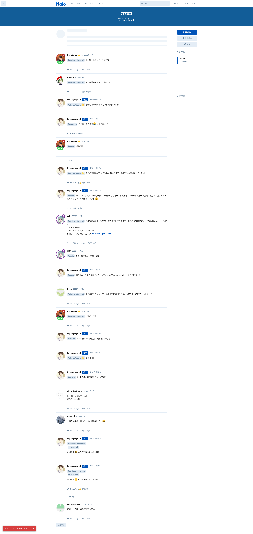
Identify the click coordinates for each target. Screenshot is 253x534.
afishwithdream (77, 443)
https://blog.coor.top (101, 233)
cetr (72, 146)
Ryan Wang (75, 105)
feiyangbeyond (77, 60)
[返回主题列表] (3, 3)
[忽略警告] (33, 528)
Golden (73, 124)
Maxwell (74, 447)
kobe (72, 338)
